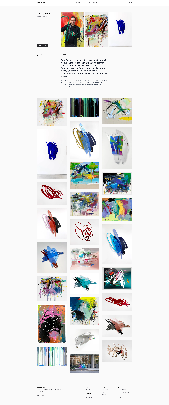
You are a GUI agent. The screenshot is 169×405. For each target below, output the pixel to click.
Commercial (104, 391)
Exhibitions (87, 2)
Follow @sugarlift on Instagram (44, 391)
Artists (78, 2)
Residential (104, 392)
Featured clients (105, 389)
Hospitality (104, 394)
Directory (88, 389)
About (130, 2)
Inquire (40, 45)
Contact (120, 397)
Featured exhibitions (90, 395)
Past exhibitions (89, 397)
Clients (95, 2)
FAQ (103, 395)
